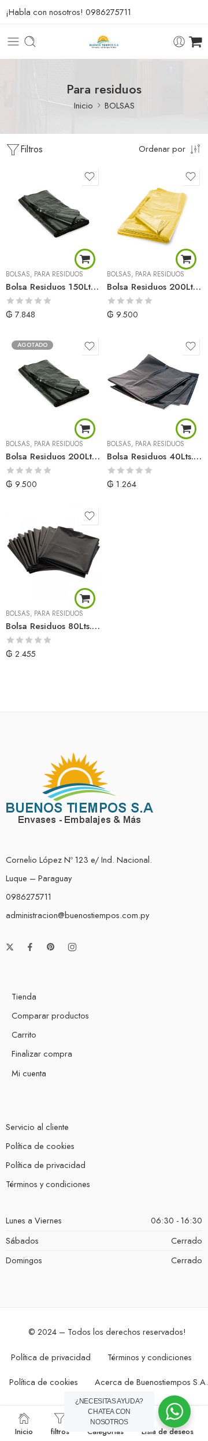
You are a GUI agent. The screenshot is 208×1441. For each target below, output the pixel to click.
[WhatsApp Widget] (174, 1411)
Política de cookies (40, 1146)
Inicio (83, 105)
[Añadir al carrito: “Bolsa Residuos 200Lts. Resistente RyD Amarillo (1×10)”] (186, 259)
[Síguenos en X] (10, 947)
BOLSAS (120, 105)
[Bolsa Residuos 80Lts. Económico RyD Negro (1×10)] (53, 552)
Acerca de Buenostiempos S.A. (151, 1382)
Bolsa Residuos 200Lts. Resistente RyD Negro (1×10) (53, 456)
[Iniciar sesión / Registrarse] (179, 41)
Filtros (31, 149)
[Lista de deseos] (89, 176)
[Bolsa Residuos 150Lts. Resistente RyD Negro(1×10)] (53, 212)
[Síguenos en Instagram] (72, 947)
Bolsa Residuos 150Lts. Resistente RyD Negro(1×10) (53, 286)
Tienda (24, 996)
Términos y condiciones (48, 1184)
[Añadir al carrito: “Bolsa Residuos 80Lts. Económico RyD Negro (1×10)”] (85, 598)
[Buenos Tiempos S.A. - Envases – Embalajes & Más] (104, 42)
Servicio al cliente (37, 1127)
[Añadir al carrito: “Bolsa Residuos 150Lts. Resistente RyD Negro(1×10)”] (85, 259)
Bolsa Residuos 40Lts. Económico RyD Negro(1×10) (154, 456)
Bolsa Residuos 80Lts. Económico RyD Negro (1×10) (53, 626)
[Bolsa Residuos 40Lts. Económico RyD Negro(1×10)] (154, 382)
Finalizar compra (42, 1053)
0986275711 (108, 12)
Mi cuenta (29, 1073)
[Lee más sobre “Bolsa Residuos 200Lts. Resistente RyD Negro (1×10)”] (85, 428)
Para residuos (58, 274)
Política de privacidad (46, 1165)
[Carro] (195, 41)
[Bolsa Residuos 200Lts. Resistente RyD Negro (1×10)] (53, 382)
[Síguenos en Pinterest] (50, 947)
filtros (60, 1430)
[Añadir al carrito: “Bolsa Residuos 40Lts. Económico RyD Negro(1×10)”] (186, 428)
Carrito (24, 1034)
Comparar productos (50, 1015)
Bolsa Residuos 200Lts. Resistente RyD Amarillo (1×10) (154, 286)
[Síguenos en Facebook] (30, 947)
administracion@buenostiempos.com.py (77, 915)
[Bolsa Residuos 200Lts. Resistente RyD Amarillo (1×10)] (154, 212)
